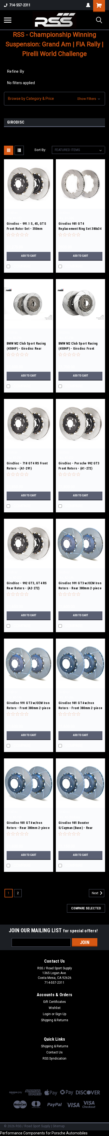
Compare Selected (86, 908)
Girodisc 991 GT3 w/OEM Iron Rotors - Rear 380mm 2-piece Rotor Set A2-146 (80, 586)
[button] (54, 98)
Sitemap (59, 1126)
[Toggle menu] (7, 20)
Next (95, 893)
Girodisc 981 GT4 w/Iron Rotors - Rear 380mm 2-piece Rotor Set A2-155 (28, 826)
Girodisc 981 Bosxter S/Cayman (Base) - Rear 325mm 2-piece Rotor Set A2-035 (80, 826)
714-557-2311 (19, 5)
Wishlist (55, 1008)
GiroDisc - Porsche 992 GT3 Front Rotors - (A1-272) (78, 465)
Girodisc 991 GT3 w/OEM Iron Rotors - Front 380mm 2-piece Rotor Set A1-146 (29, 706)
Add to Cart (28, 255)
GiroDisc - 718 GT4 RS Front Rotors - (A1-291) (27, 465)
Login (47, 1014)
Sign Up (60, 1014)
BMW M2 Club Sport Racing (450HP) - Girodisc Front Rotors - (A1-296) (78, 347)
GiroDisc (12, 213)
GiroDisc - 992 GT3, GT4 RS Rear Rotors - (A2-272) (27, 585)
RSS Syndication (54, 1058)
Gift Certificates (54, 1002)
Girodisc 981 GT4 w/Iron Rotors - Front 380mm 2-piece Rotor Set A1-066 (80, 706)
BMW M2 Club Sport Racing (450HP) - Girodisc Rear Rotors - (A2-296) (26, 347)
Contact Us (54, 1052)
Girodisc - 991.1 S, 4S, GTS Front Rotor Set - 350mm (26, 226)
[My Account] (88, 5)
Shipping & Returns (54, 1020)
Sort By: (40, 150)
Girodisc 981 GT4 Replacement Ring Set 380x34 (79, 226)
